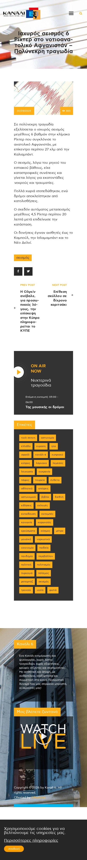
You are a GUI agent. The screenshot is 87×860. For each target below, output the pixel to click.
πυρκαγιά (27, 573)
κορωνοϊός (44, 522)
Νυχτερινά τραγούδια (41, 382)
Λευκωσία (27, 471)
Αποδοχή (14, 849)
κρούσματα (28, 531)
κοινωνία (26, 522)
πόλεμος (43, 573)
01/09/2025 (24, 111)
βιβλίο (45, 497)
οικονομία (27, 547)
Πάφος (25, 480)
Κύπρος (25, 463)
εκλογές (42, 505)
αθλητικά (27, 488)
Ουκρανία (44, 471)
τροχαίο (26, 590)
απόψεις (43, 488)
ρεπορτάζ (27, 581)
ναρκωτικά (43, 539)
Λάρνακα (41, 463)
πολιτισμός (43, 564)
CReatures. (38, 797)
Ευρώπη (41, 446)
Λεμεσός (58, 463)
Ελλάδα (26, 446)
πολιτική (26, 564)
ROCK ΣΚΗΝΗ (28, 437)
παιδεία (44, 547)
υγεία (40, 590)
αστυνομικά (28, 497)
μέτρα (59, 531)
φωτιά (53, 590)
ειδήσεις (26, 505)
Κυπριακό (57, 454)
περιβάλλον (45, 556)
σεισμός (22, 257)
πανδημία (27, 556)
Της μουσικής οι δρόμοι (45, 407)
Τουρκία (40, 480)
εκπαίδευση (28, 514)
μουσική (26, 539)
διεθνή (59, 497)
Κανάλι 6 (40, 454)
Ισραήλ (25, 454)
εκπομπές (47, 514)
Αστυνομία (47, 437)
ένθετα (55, 480)
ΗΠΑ (53, 446)
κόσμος (45, 531)
